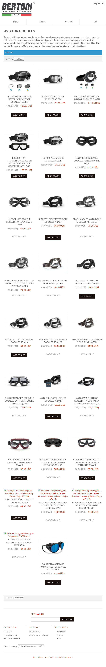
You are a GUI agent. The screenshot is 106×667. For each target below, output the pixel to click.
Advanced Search (12, 639)
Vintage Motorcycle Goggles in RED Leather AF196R (19, 462)
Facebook (61, 632)
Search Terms (10, 635)
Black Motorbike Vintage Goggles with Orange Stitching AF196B (86, 462)
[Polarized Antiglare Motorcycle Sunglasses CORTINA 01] (19, 535)
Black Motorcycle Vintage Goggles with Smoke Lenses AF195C (86, 505)
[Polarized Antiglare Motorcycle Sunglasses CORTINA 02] (53, 547)
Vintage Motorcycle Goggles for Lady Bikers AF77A (87, 161)
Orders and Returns (38, 635)
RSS (58, 639)
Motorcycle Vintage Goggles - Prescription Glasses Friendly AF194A (87, 401)
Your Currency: (10, 646)
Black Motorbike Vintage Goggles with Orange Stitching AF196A (52, 462)
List (98, 59)
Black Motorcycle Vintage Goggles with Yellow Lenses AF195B (53, 505)
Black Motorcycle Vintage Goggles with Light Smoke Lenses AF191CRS (19, 283)
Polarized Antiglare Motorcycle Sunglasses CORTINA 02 (53, 567)
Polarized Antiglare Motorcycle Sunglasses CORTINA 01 (19, 542)
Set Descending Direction (27, 59)
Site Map (7, 632)
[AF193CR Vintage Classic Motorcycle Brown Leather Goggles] (87, 322)
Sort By (9, 59)
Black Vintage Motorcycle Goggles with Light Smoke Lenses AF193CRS (19, 401)
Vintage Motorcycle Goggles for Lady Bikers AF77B (19, 222)
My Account (34, 632)
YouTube (61, 635)
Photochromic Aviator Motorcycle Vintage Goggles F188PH (19, 99)
